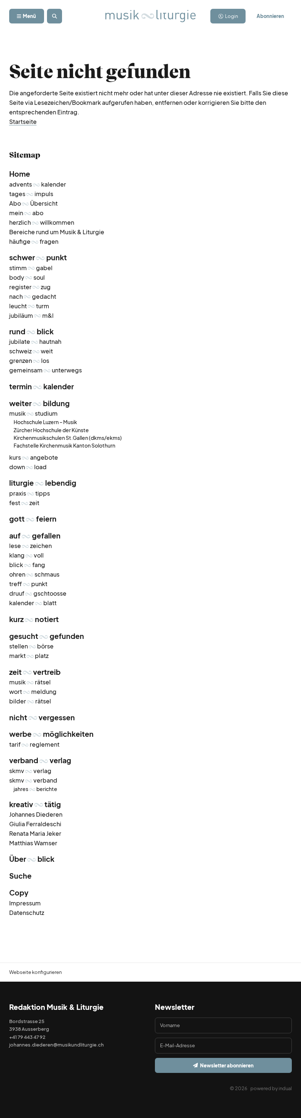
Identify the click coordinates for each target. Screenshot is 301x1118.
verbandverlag (40, 760)
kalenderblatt (33, 603)
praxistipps (29, 493)
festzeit (24, 503)
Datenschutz (26, 912)
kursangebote (33, 457)
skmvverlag (30, 771)
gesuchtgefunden (46, 636)
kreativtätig (35, 804)
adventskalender (37, 184)
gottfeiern (33, 518)
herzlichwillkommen (41, 222)
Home (19, 173)
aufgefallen (35, 535)
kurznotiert (34, 619)
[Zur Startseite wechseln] (150, 16)
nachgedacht (32, 296)
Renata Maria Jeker (35, 833)
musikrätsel (30, 682)
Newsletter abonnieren (227, 1066)
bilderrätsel (30, 701)
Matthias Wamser (33, 843)
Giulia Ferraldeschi (35, 824)
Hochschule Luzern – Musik (45, 422)
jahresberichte (35, 789)
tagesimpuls (31, 194)
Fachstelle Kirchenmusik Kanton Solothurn (64, 445)
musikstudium (33, 413)
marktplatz (28, 655)
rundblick (31, 331)
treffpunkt (28, 584)
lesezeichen (30, 545)
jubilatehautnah (35, 341)
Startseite (23, 121)
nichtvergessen (42, 717)
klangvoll (26, 555)
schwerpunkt (38, 257)
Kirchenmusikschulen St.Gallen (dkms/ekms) (68, 437)
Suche (20, 875)
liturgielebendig (42, 482)
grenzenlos (29, 360)
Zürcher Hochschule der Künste (51, 430)
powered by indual (271, 1088)
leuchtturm (29, 306)
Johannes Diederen (35, 814)
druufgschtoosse (37, 593)
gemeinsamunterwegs (45, 370)
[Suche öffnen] (54, 16)
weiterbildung (39, 403)
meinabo (26, 213)
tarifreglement (34, 744)
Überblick (31, 858)
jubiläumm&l (31, 315)
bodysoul (27, 277)
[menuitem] (150, 174)
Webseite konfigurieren (35, 972)
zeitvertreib (35, 672)
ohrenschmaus (34, 574)
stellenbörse (31, 646)
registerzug (30, 287)
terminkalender (41, 386)
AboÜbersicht (33, 203)
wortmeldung (33, 691)
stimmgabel (30, 268)
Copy (19, 892)
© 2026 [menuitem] (238, 1088)
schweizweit (31, 351)
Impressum (25, 903)
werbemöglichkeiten (51, 733)
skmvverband (33, 780)
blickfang (27, 565)
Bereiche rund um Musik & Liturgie (56, 232)
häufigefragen (33, 241)
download (28, 467)
